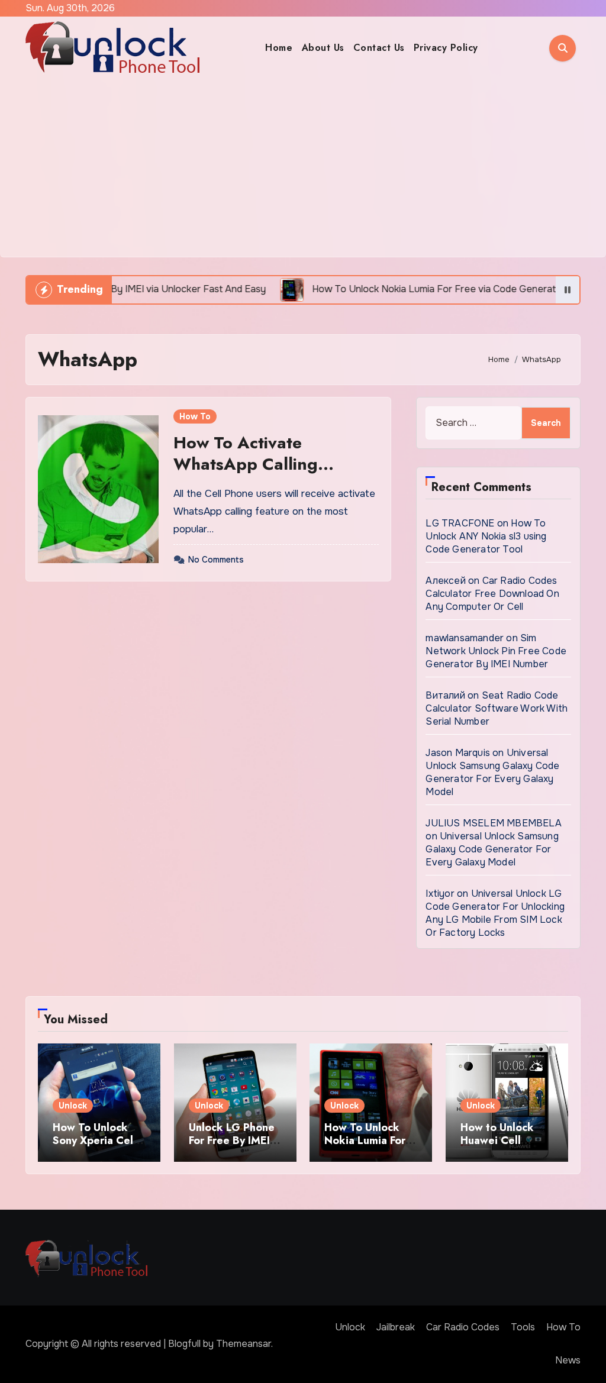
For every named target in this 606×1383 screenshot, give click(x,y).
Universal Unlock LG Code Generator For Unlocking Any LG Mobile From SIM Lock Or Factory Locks (495, 913)
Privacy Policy (446, 47)
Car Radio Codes (462, 1327)
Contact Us (379, 47)
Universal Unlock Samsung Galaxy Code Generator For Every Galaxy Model (492, 772)
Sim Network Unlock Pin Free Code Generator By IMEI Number (496, 651)
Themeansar (243, 1343)
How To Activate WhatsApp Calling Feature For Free (245, 464)
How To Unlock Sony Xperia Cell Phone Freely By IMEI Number (94, 1147)
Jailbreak (395, 1327)
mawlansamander (465, 638)
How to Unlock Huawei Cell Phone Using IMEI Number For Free (504, 1147)
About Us (323, 47)
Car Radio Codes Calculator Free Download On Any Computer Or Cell (492, 593)
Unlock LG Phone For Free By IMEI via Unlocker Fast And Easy (232, 1147)
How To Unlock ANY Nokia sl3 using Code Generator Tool (486, 536)
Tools (523, 1327)
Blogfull (184, 1343)
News (568, 1360)
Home (278, 47)
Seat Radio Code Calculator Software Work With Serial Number (497, 708)
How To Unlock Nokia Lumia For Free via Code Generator (364, 1147)
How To (195, 416)
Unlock (73, 1105)
